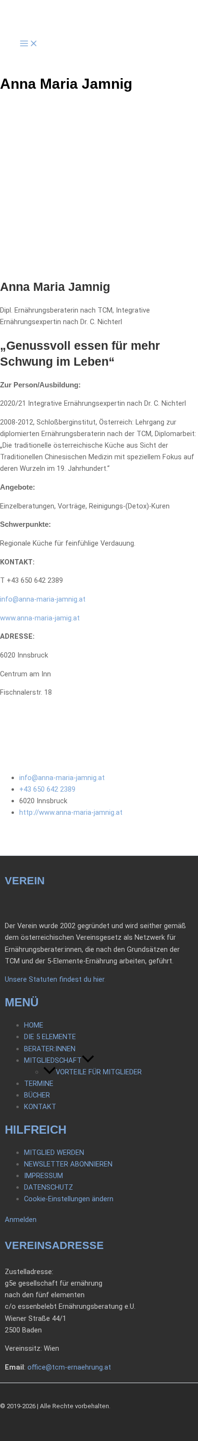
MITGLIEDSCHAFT (53, 1060)
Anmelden (21, 1219)
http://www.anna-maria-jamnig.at (71, 812)
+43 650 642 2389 (47, 789)
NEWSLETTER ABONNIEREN (68, 1164)
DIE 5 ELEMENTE (50, 1036)
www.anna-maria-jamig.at (40, 618)
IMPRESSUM (43, 1175)
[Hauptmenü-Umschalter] (29, 44)
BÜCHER (37, 1095)
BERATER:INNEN (49, 1048)
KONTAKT (40, 1106)
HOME (33, 1025)
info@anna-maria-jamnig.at (43, 599)
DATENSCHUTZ (48, 1187)
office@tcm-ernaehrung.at (69, 1367)
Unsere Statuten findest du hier (54, 979)
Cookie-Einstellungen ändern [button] (68, 1198)
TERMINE (38, 1083)
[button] (88, 1060)
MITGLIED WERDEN (54, 1152)
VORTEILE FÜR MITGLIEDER (99, 1072)
